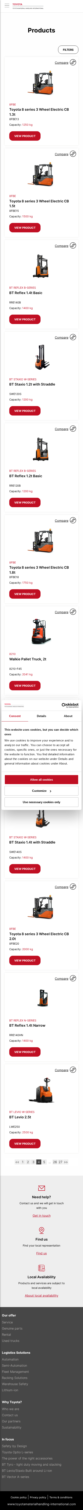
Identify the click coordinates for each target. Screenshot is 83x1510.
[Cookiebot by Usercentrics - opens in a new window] (62, 705)
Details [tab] (41, 716)
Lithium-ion (10, 1390)
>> (66, 1162)
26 (55, 1162)
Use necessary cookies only (41, 802)
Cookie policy (19, 1497)
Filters (68, 49)
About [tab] (68, 716)
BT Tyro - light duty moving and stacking (31, 1464)
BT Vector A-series (15, 1477)
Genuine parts (12, 1328)
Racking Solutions (14, 1378)
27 (60, 1162)
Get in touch (42, 1215)
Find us (41, 1253)
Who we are (10, 1409)
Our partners (11, 1421)
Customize (39, 790)
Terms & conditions (60, 1497)
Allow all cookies (41, 779)
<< (17, 1162)
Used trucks (10, 1341)
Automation (10, 1359)
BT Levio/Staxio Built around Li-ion (27, 1471)
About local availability (41, 1295)
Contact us (10, 1415)
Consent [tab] (15, 716)
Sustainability (11, 1427)
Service (7, 1322)
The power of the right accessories (27, 1458)
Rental (6, 1334)
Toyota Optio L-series (17, 1452)
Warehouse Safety (15, 1384)
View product (25, 136)
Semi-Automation (14, 1365)
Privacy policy (38, 1497)
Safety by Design (14, 1446)
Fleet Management (15, 1372)
